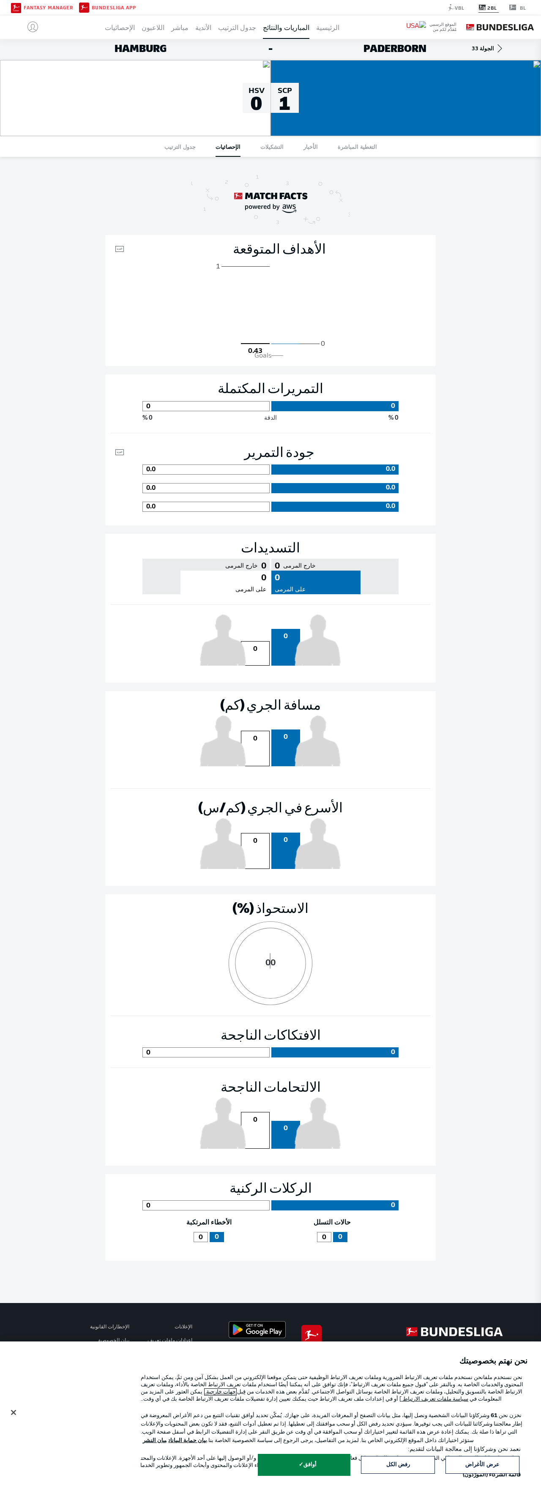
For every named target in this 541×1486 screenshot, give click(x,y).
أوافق (310, 1464)
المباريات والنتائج (286, 27)
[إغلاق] (13, 1412)
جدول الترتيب (237, 27)
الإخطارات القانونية (109, 1327)
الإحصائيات (120, 27)
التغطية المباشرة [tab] (357, 146)
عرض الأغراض (482, 1464)
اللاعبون (153, 27)
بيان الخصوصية (113, 1340)
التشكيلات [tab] (272, 146)
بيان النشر (155, 1440)
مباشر (180, 27)
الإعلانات (183, 1327)
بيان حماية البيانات (188, 1440)
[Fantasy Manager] (16, 7)
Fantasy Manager (48, 7)
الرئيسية (327, 27)
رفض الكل (398, 1464)
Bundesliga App (114, 7)
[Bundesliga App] (84, 7)
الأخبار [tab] (310, 146)
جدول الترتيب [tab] (180, 146)
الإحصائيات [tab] (228, 146)
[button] (29, 27)
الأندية (203, 27)
